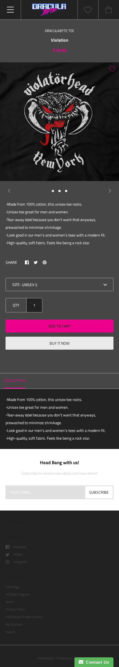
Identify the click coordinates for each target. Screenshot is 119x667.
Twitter (18, 554)
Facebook (19, 546)
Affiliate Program (17, 594)
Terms (10, 601)
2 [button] (59, 191)
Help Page (13, 586)
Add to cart (59, 326)
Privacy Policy (15, 609)
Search (10, 631)
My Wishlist (14, 624)
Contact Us (96, 662)
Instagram (20, 561)
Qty (16, 305)
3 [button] (66, 191)
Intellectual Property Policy (24, 616)
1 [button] (53, 191)
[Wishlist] (88, 9)
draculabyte (45, 658)
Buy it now (59, 343)
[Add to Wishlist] (112, 69)
